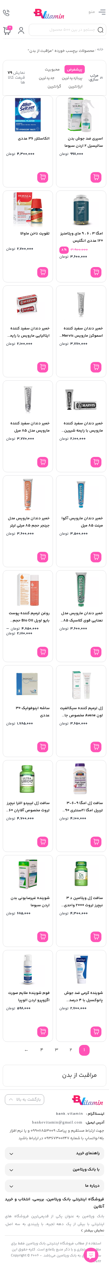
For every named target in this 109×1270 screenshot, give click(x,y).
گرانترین (54, 86)
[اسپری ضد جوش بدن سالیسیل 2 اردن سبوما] (81, 114)
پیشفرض (74, 70)
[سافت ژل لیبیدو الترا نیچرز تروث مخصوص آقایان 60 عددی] (28, 779)
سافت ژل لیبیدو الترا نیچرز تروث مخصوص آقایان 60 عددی (28, 810)
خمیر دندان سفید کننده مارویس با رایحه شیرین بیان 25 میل (83, 430)
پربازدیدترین (72, 78)
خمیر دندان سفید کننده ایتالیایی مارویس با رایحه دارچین (29, 335)
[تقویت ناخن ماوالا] (28, 209)
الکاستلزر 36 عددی (34, 139)
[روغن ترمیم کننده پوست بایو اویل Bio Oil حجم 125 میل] (28, 589)
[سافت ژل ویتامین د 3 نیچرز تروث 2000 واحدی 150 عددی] (81, 874)
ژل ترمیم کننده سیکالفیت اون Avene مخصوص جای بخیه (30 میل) (81, 715)
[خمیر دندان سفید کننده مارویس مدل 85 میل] (28, 399)
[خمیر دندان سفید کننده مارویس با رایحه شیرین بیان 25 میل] (81, 399)
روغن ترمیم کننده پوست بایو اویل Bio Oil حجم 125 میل (29, 620)
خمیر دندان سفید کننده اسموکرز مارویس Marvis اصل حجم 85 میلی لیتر (82, 335)
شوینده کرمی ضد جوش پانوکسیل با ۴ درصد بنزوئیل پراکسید (83, 1000)
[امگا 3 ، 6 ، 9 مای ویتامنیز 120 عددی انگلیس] (81, 209)
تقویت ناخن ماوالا (35, 234)
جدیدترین (46, 78)
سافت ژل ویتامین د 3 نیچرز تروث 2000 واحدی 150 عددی (83, 905)
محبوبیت (52, 70)
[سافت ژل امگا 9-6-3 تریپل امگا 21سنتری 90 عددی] (81, 779)
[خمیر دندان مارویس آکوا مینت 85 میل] (81, 494)
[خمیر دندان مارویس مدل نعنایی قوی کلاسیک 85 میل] (81, 589)
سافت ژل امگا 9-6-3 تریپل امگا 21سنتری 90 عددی (84, 810)
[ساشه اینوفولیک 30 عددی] (28, 684)
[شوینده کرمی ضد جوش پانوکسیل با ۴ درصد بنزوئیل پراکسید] (81, 969)
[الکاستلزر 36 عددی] (28, 114)
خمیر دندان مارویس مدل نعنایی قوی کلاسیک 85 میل (82, 620)
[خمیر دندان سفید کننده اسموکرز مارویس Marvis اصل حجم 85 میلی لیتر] (81, 304)
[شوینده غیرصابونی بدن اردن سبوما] (28, 874)
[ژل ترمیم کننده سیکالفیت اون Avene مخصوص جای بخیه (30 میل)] (81, 684)
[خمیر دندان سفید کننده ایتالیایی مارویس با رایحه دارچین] (28, 304)
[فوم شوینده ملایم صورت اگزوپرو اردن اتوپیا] (28, 969)
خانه (100, 50)
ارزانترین (75, 86)
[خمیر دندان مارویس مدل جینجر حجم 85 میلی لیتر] (28, 494)
